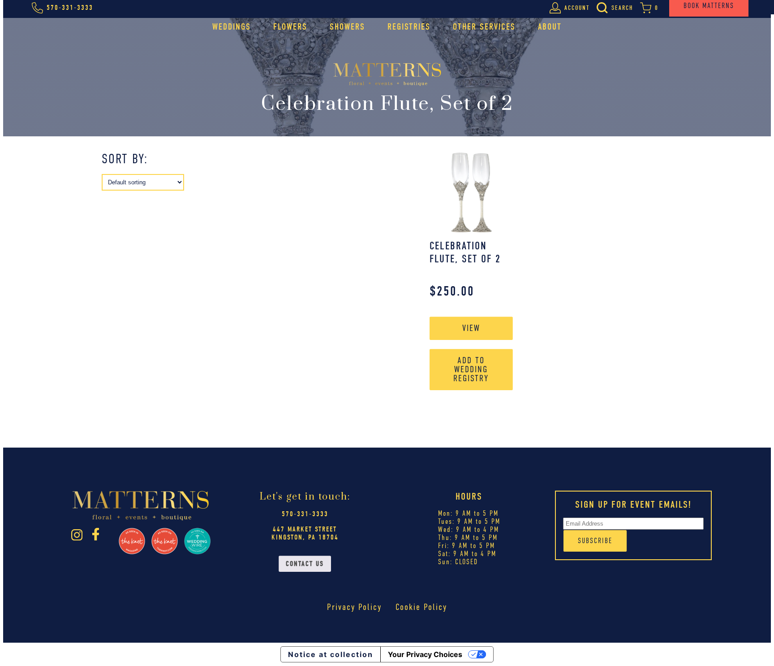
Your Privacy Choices (425, 654)
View (471, 328)
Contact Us (305, 564)
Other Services (484, 27)
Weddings (231, 27)
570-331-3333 (305, 514)
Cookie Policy (421, 607)
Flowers (290, 27)
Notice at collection (330, 654)
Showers (347, 27)
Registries (408, 27)
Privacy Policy (354, 607)
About (550, 27)
